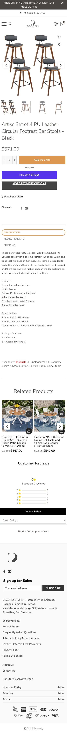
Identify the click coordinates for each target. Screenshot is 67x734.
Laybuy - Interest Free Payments (21, 644)
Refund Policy (10, 626)
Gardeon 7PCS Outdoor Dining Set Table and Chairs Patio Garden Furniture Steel (48, 441)
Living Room (38, 366)
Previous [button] (6, 65)
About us (8, 665)
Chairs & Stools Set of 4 (16, 366)
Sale (49, 366)
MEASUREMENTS (14, 239)
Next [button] (61, 65)
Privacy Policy (10, 650)
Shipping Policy (11, 621)
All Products (53, 362)
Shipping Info (15, 196)
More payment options (29, 183)
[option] (33, 65)
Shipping (9, 245)
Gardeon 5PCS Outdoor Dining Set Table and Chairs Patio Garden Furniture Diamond (16, 441)
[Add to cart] (29, 431)
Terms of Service (12, 656)
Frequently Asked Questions (19, 632)
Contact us (8, 671)
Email (26, 208)
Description (12, 232)
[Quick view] (29, 414)
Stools (57, 366)
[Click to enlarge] (60, 37)
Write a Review (33, 511)
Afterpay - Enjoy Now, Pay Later (21, 638)
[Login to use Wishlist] (60, 44)
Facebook (21, 208)
